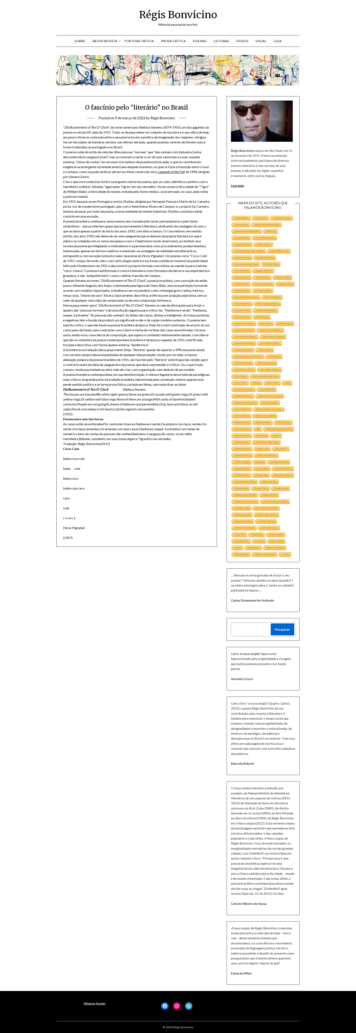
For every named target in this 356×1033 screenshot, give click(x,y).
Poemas (199, 41)
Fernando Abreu (263, 290)
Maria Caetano (242, 416)
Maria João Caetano (265, 416)
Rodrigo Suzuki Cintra (245, 495)
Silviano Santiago (243, 521)
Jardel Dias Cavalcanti (273, 336)
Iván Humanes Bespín (245, 336)
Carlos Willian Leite (279, 251)
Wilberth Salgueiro (275, 547)
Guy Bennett (262, 317)
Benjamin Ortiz (242, 238)
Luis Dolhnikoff (267, 389)
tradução (259, 541)
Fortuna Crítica (139, 41)
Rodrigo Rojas (281, 488)
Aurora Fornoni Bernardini (247, 231)
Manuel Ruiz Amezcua (245, 402)
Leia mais (237, 185)
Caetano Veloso (242, 244)
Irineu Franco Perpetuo (271, 330)
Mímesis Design (94, 1003)
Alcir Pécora (261, 218)
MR (258, 429)
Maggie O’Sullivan (243, 396)
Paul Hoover (281, 448)
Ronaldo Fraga (242, 508)
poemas (260, 462)
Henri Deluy (266, 323)
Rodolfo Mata (241, 488)
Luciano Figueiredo (244, 389)
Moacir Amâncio (242, 429)
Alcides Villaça (241, 218)
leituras (256, 383)
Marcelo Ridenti (242, 409)
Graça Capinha (242, 317)
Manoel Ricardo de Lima (270, 396)
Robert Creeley (269, 481)
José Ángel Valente (244, 369)
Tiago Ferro (257, 534)
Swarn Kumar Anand (244, 528)
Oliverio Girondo (242, 448)
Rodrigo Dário (260, 488)
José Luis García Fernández (248, 356)
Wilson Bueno (241, 554)
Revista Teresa (242, 475)
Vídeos (242, 41)
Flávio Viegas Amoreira (268, 303)
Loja (277, 41)
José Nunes (274, 356)
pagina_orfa (262, 448)
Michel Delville (283, 422)
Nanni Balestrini (242, 435)
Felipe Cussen (285, 284)
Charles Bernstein (265, 257)
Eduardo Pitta (241, 284)
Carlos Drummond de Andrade (249, 251)
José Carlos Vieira (243, 350)
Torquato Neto (241, 541)
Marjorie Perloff (242, 422)
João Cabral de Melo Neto (265, 376)
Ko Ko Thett (240, 383)
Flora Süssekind (272, 297)
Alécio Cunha (241, 224)
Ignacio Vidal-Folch (244, 330)
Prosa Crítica (173, 41)
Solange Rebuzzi (266, 521)
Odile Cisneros (242, 442)
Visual (261, 41)
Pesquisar (282, 629)
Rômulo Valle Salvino (267, 514)
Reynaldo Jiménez (283, 475)
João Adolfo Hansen (270, 369)
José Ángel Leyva (266, 363)
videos (238, 547)
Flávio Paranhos (242, 303)
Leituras (221, 41)
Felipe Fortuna (242, 290)
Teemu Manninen (269, 528)
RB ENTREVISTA (105, 41)
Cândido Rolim (271, 264)
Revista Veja (261, 475)
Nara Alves (261, 435)
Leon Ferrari (272, 383)
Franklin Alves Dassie (266, 310)
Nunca (276, 435)
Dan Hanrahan (242, 270)
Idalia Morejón (285, 323)
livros (287, 383)
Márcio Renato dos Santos (279, 429)
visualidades (254, 547)
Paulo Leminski (242, 462)
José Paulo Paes (243, 363)
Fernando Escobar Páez (246, 297)
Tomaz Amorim (276, 534)
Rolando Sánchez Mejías (275, 501)
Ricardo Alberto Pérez (245, 481)
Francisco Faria (242, 310)
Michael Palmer (263, 422)
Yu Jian (285, 554)
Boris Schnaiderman (265, 238)
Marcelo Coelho (270, 402)
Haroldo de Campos (244, 323)
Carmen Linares (242, 257)
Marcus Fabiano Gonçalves (269, 409)
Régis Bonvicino (178, 14)
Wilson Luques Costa (265, 554)
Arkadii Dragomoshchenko (266, 224)
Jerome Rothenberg (244, 343)
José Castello (265, 350)
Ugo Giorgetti (277, 541)
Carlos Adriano (264, 244)
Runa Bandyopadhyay (266, 508)
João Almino (240, 376)
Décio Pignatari (242, 277)
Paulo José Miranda (266, 455)
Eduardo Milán (283, 277)
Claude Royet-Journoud (246, 264)
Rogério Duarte (269, 495)
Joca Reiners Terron (270, 343)
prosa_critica (262, 468)
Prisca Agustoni (242, 468)
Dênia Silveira (262, 277)
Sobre (80, 41)
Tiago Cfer (240, 534)
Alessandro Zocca (281, 218)
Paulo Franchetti (243, 455)
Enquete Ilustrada (263, 284)
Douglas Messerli (264, 270)
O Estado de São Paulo (266, 442)
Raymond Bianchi (283, 468)
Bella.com (270, 231)
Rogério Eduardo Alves (246, 501)
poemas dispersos (279, 462)
